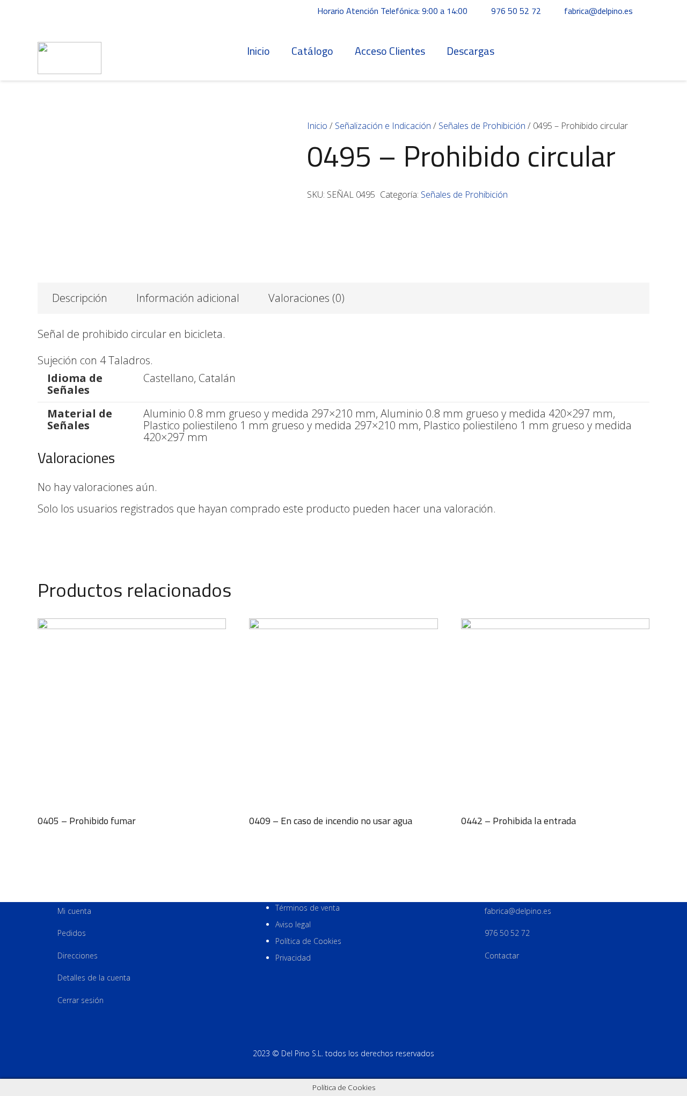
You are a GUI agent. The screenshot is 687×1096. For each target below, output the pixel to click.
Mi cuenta (74, 911)
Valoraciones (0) (306, 298)
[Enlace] (69, 51)
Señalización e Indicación (383, 126)
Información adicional (187, 298)
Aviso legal (293, 924)
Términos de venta (307, 908)
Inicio (317, 126)
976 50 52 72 (507, 933)
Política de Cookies (308, 941)
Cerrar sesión (80, 1000)
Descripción (79, 298)
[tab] (80, 298)
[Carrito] (637, 51)
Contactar (502, 955)
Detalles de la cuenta (93, 977)
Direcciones (77, 955)
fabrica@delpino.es (518, 911)
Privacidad (293, 958)
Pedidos (71, 933)
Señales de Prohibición (481, 126)
